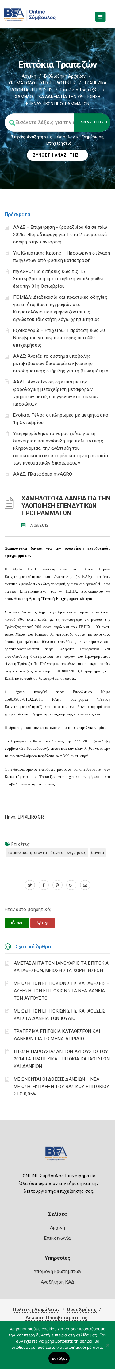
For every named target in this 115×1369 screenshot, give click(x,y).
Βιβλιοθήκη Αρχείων (65, 76)
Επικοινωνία (57, 1238)
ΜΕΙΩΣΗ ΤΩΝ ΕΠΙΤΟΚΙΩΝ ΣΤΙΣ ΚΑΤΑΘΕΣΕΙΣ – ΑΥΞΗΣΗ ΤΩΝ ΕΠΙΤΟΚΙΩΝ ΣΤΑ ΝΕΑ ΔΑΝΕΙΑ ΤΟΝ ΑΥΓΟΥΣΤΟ (62, 991)
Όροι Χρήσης (82, 1309)
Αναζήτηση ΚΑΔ (58, 1282)
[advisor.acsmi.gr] (85, 885)
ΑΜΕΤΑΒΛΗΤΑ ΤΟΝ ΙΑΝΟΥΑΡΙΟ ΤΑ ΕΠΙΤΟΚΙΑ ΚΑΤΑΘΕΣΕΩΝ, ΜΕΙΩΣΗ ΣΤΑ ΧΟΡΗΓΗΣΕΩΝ (61, 966)
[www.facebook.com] (44, 885)
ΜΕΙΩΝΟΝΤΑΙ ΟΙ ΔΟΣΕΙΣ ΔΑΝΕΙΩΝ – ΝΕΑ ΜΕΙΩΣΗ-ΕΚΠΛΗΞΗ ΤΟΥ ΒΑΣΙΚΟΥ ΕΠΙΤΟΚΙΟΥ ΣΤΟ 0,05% (61, 1086)
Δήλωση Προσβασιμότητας (56, 1317)
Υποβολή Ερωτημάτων (57, 1271)
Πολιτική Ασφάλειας (36, 1309)
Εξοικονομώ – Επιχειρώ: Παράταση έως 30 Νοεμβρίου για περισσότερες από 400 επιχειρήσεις (59, 338)
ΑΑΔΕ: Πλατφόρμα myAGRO (42, 474)
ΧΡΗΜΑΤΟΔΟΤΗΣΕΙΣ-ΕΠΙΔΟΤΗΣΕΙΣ (42, 82)
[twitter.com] (30, 885)
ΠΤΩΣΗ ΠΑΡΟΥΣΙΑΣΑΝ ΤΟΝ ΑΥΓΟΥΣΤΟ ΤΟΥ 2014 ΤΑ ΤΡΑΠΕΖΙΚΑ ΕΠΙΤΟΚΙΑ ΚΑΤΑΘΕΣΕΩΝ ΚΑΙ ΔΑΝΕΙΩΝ (62, 1059)
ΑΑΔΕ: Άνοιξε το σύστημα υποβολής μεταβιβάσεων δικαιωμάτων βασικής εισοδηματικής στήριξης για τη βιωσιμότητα (60, 363)
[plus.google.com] (71, 885)
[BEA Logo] (58, 1156)
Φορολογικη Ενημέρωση (80, 136)
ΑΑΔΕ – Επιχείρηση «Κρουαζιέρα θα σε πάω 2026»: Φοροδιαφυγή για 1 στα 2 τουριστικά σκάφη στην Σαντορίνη (60, 234)
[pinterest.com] (57, 885)
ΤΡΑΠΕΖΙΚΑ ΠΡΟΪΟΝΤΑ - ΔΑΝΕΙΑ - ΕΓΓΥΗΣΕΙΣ (47, 852)
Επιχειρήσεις (58, 143)
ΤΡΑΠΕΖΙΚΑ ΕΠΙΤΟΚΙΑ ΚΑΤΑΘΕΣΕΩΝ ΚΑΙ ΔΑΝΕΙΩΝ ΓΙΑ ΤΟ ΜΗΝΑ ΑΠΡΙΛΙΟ (57, 1035)
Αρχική (29, 76)
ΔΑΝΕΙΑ (97, 852)
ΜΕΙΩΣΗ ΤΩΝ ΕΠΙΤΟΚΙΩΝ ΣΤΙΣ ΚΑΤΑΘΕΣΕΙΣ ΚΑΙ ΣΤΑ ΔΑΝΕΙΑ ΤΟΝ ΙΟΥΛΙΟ (60, 1014)
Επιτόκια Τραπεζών (80, 90)
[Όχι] (107, 1348)
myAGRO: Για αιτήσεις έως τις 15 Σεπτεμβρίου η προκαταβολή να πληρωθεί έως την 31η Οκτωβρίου (58, 279)
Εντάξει (59, 1358)
